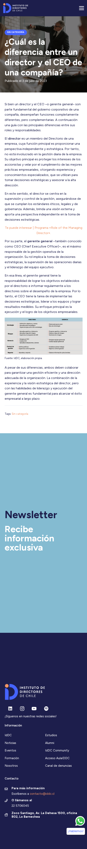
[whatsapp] (80, 821)
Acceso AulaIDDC (57, 758)
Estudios (51, 735)
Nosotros (11, 766)
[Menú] (81, 8)
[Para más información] (8, 789)
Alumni (49, 743)
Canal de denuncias (58, 766)
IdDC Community (57, 750)
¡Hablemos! (76, 831)
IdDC (8, 735)
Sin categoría (20, 413)
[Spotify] (46, 708)
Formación (12, 758)
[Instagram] (22, 708)
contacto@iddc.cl (42, 794)
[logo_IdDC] (15, 8)
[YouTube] (34, 708)
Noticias (10, 743)
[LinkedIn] (10, 708)
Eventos (10, 750)
